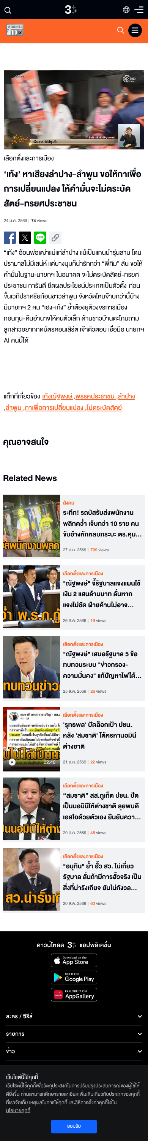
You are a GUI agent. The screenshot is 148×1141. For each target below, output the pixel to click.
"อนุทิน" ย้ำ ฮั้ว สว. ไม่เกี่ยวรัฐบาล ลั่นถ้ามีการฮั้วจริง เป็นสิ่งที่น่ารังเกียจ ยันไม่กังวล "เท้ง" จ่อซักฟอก (102, 877)
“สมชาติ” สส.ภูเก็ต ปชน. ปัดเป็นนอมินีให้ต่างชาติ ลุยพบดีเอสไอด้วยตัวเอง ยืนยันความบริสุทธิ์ (101, 806)
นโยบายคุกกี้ (18, 1110)
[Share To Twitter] (25, 238)
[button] (39, 109)
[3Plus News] (21, 31)
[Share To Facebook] (10, 238)
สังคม (68, 503)
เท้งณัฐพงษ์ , (58, 397)
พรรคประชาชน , (97, 397)
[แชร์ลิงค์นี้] (55, 238)
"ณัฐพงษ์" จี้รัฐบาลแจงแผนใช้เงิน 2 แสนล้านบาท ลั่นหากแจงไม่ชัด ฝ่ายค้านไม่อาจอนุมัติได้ (101, 594)
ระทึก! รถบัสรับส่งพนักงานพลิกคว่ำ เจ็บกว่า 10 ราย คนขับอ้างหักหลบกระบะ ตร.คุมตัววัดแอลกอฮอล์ (101, 524)
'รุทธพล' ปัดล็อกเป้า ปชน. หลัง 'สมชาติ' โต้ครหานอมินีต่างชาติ (99, 736)
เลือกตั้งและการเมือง (83, 574)
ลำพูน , (15, 408)
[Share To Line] (40, 238)
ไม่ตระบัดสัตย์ (104, 408)
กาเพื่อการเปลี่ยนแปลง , (56, 408)
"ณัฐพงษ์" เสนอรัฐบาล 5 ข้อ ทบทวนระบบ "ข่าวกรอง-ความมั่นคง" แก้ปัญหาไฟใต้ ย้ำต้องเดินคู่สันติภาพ (100, 665)
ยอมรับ (74, 1126)
